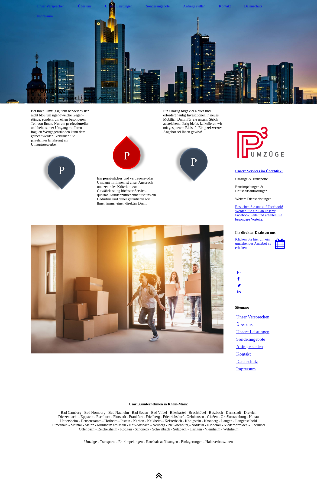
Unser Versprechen (51, 6)
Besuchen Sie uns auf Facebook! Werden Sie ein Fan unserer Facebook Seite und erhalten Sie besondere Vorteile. (259, 213)
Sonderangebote (158, 6)
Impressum (45, 16)
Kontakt (225, 6)
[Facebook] (238, 279)
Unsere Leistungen (119, 6)
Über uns (84, 6)
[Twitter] (239, 285)
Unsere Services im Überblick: (259, 171)
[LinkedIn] (239, 292)
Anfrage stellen (194, 6)
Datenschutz (253, 6)
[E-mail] (239, 272)
